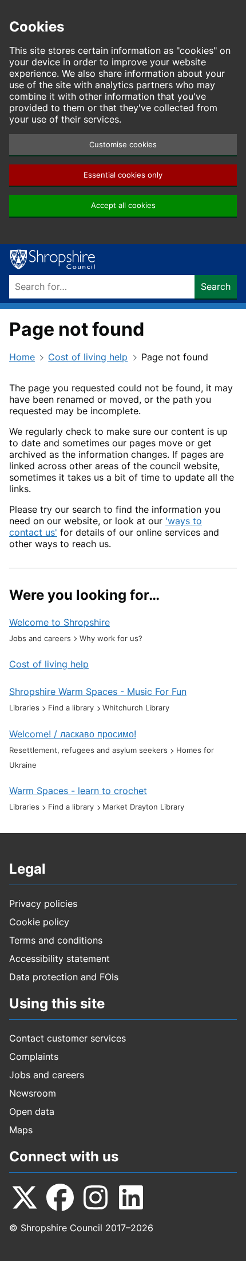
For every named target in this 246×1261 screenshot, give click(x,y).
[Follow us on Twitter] (24, 1197)
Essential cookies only (123, 175)
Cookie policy (39, 922)
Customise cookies (123, 144)
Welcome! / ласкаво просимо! (72, 734)
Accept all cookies (123, 205)
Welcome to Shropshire (59, 622)
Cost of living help (88, 357)
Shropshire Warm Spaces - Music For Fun (98, 691)
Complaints (33, 1056)
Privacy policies (43, 903)
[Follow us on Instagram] (95, 1197)
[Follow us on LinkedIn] (131, 1197)
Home (22, 357)
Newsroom (32, 1093)
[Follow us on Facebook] (60, 1197)
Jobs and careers (46, 1075)
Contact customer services (67, 1038)
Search (216, 286)
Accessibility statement (59, 958)
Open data (31, 1111)
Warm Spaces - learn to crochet (78, 790)
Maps (21, 1130)
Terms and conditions (55, 940)
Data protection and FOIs (63, 977)
